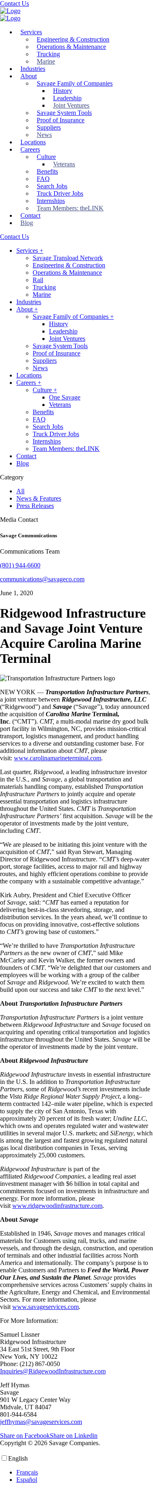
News (44, 134)
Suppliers (49, 127)
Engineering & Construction (73, 39)
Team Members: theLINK (70, 208)
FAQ (43, 178)
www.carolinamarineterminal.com (57, 758)
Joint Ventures (71, 105)
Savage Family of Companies (75, 83)
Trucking (48, 54)
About (28, 76)
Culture (46, 156)
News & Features (38, 498)
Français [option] (27, 1472)
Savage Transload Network (68, 257)
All (20, 491)
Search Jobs (52, 186)
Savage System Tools (64, 112)
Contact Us (14, 3)
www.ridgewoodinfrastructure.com (57, 1205)
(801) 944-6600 (20, 565)
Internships (51, 200)
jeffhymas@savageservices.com (41, 1421)
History (62, 90)
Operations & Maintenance (71, 46)
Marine (46, 61)
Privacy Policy (120, 1442)
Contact (30, 215)
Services (31, 32)
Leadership (67, 98)
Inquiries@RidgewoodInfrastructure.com (53, 1371)
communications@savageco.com (42, 579)
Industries (32, 68)
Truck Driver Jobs (60, 193)
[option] (56, 1472)
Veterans (64, 164)
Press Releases (35, 505)
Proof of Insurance (60, 120)
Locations (33, 142)
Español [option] (26, 1479)
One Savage (64, 397)
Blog (26, 222)
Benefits (47, 171)
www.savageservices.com (45, 1306)
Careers (30, 149)
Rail (38, 279)
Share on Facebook (25, 1435)
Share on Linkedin (74, 1435)
